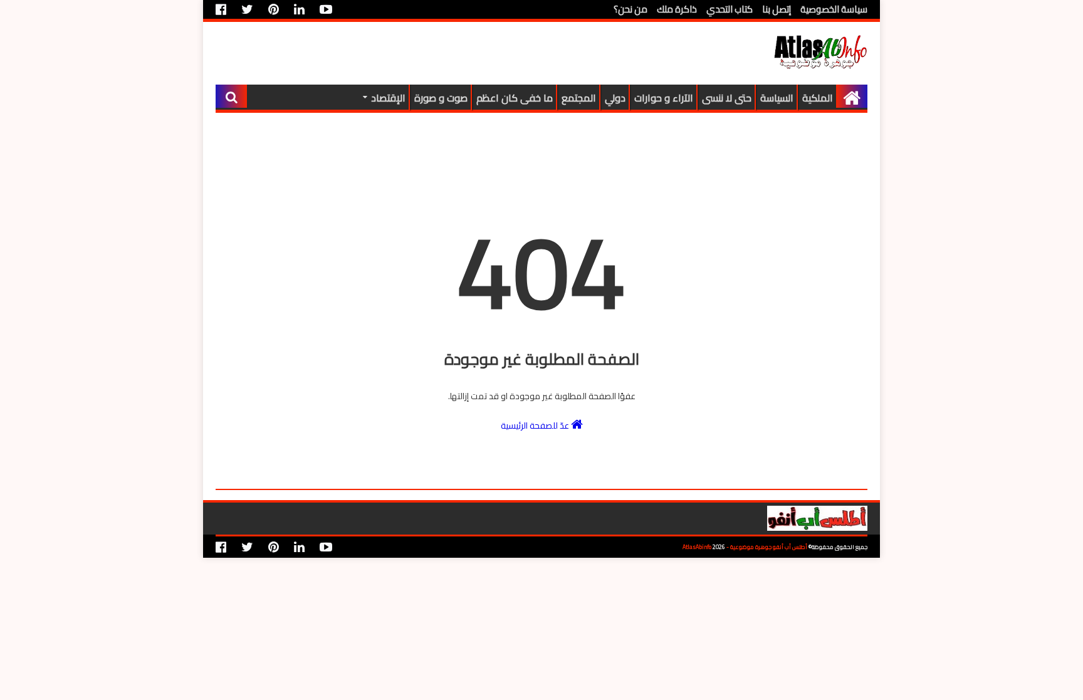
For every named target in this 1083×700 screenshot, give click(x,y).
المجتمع (579, 97)
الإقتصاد (388, 97)
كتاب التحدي (729, 9)
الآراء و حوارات (663, 97)
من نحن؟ (630, 9)
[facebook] (224, 9)
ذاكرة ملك (677, 9)
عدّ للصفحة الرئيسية (536, 424)
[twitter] (247, 9)
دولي (615, 97)
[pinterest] (273, 9)
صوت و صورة (441, 97)
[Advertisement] (444, 53)
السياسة (776, 97)
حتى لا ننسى (726, 97)
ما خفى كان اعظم (514, 97)
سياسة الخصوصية (833, 9)
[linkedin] (299, 9)
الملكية (817, 97)
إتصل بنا (776, 9)
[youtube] (325, 9)
